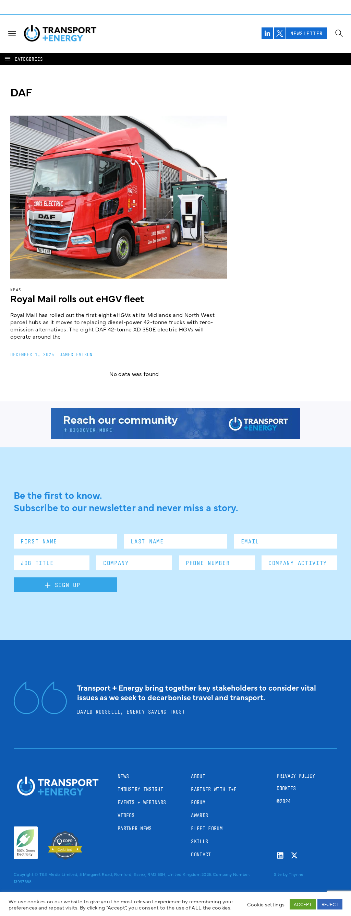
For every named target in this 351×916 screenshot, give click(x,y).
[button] (23, 59)
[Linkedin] (280, 855)
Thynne (296, 874)
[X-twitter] (294, 855)
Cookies (286, 788)
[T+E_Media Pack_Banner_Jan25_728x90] (175, 437)
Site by (281, 874)
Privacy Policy (296, 776)
